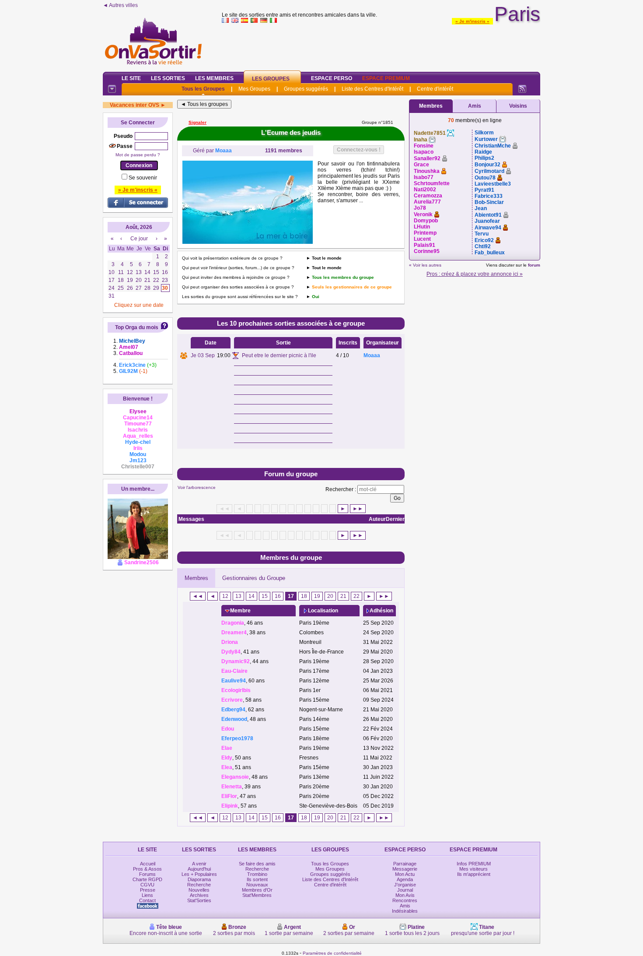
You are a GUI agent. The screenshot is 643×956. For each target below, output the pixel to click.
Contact (147, 900)
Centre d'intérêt (435, 89)
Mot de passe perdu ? (137, 154)
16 (278, 596)
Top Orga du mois (136, 327)
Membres (196, 578)
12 (225, 596)
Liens (147, 895)
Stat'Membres (257, 895)
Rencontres (404, 900)
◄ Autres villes (120, 5)
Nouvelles (199, 890)
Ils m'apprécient (473, 874)
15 (265, 596)
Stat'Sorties (199, 900)
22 (356, 596)
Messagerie (404, 869)
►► (358, 509)
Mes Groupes (254, 89)
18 (304, 596)
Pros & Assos (147, 869)
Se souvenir (143, 178)
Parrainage (404, 863)
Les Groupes (271, 79)
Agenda (405, 879)
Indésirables (405, 911)
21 (343, 596)
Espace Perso (331, 78)
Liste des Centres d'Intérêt (372, 89)
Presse (147, 890)
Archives (199, 895)
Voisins (518, 106)
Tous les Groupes (203, 89)
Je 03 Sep (203, 355)
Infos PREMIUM (474, 863)
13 (238, 596)
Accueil (147, 863)
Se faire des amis (257, 863)
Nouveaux (257, 884)
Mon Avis (405, 895)
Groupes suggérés (306, 89)
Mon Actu (405, 874)
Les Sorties (168, 78)
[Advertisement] (381, 45)
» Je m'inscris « (472, 21)
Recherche (199, 884)
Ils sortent (257, 879)
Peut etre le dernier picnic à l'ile (279, 355)
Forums (147, 874)
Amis (474, 106)
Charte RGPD (147, 879)
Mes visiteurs (473, 869)
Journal (405, 890)
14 (251, 596)
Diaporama (199, 879)
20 (330, 596)
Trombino (257, 874)
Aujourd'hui (199, 869)
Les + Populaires (199, 874)
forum (534, 265)
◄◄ (197, 596)
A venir (199, 863)
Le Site (131, 78)
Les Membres (214, 78)
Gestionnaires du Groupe (253, 578)
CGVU (147, 884)
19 (317, 596)
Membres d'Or (257, 890)
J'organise (405, 884)
